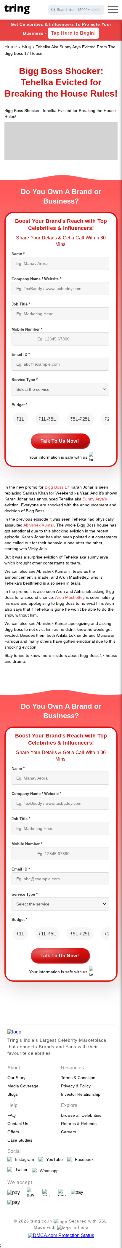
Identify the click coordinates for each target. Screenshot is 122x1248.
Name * (18, 254)
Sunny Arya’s (95, 499)
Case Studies (19, 1140)
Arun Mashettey (70, 597)
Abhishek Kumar (38, 525)
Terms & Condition (78, 1077)
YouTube (53, 1159)
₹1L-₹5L (47, 419)
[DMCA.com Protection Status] (61, 1235)
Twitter (20, 1169)
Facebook (83, 1159)
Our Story (16, 1077)
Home (10, 46)
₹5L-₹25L (80, 419)
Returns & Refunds (79, 1123)
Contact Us (17, 1123)
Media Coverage (22, 1086)
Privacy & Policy (76, 1086)
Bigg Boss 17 (57, 487)
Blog (26, 46)
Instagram (23, 1159)
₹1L (20, 419)
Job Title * (21, 304)
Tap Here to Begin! (73, 33)
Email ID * (21, 354)
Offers (13, 1131)
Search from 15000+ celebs (79, 10)
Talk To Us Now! (60, 441)
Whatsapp (48, 1170)
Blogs (12, 1094)
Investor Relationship (80, 1094)
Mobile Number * (27, 329)
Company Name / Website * (36, 279)
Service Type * (25, 379)
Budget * (19, 405)
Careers (68, 1131)
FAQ (11, 1115)
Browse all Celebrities (81, 1115)
